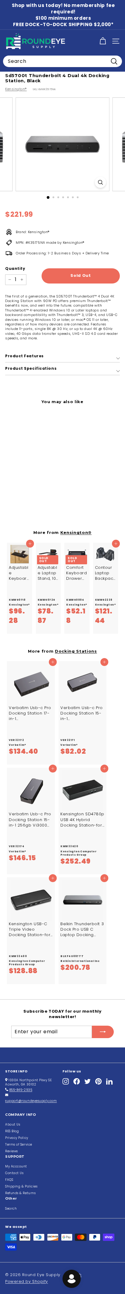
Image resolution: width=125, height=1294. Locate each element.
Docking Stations (76, 651)
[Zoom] (100, 182)
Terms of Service (18, 1144)
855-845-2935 (20, 1090)
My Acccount (16, 1166)
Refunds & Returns (20, 1193)
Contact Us (14, 1173)
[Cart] (103, 41)
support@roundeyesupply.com (31, 1101)
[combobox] (62, 61)
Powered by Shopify (26, 1281)
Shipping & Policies (21, 1186)
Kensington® (16, 89)
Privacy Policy (16, 1138)
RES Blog (12, 1131)
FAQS (9, 1179)
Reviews (11, 1151)
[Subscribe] (103, 1032)
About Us (12, 1124)
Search (11, 1208)
